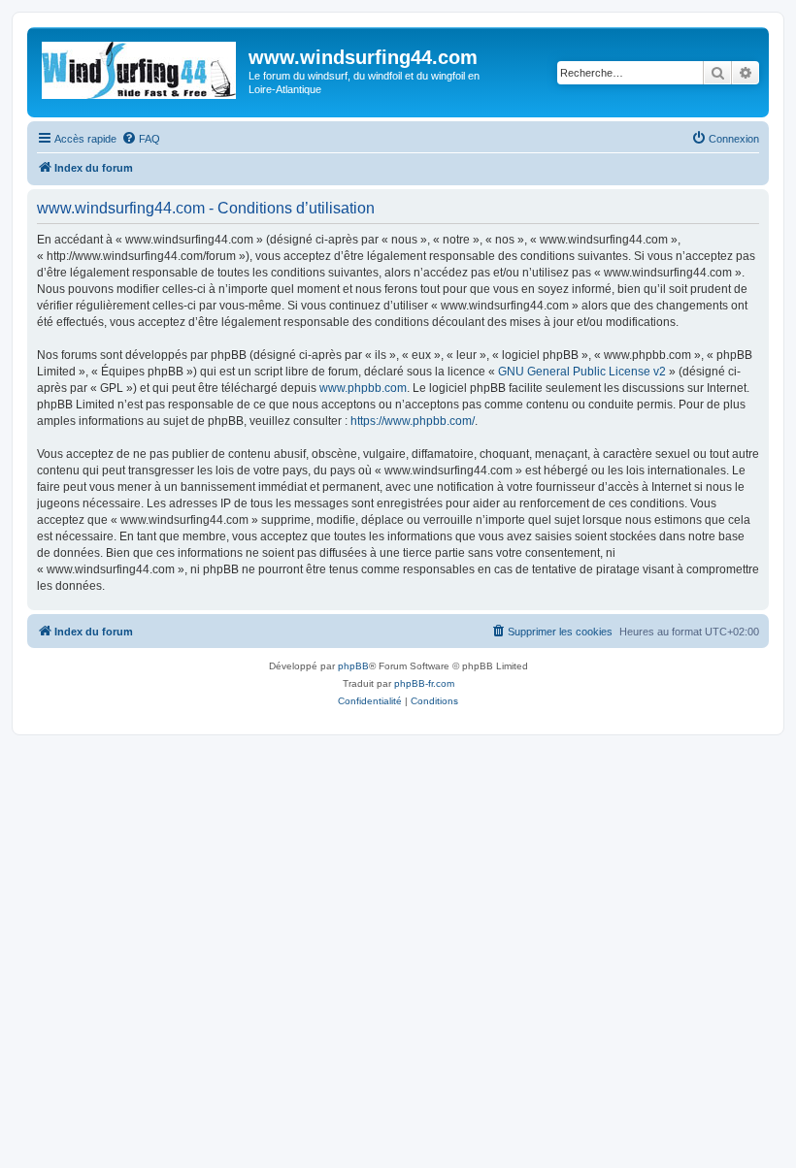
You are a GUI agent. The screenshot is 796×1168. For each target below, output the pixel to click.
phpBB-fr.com (424, 683)
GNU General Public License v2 (582, 371)
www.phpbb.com (363, 388)
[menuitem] (140, 138)
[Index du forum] (140, 66)
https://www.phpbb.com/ (412, 421)
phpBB (353, 666)
